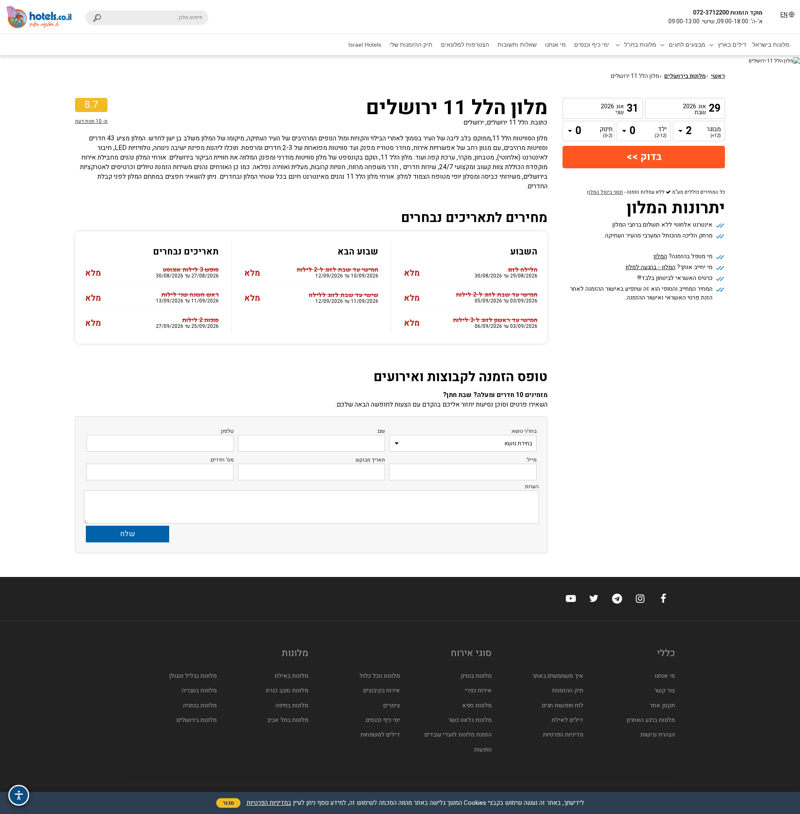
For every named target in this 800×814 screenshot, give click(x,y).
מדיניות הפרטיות (563, 734)
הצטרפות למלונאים (465, 44)
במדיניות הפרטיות (269, 802)
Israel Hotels (364, 44)
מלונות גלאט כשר (470, 720)
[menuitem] (771, 44)
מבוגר (714, 132)
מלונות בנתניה (200, 705)
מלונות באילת (291, 676)
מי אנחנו (555, 44)
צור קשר (664, 690)
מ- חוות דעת (91, 121)
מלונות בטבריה (199, 690)
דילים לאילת (567, 720)
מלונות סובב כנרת (287, 690)
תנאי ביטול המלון (605, 192)
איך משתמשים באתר (557, 676)
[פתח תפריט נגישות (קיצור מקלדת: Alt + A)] (18, 795)
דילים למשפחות (380, 734)
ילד (661, 132)
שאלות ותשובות (517, 44)
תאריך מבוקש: (370, 460)
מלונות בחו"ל (640, 44)
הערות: (531, 486)
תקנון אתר (662, 705)
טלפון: (227, 431)
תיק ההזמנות (567, 690)
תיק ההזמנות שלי (411, 44)
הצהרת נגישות (657, 734)
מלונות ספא (477, 705)
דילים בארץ (732, 44)
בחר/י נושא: (524, 431)
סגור (228, 803)
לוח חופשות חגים (562, 705)
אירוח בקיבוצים (381, 690)
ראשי (718, 76)
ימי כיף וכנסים (592, 44)
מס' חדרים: (222, 460)
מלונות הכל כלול (380, 676)
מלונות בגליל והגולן (193, 676)
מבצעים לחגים (687, 44)
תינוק (606, 132)
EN (784, 14)
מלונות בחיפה (291, 705)
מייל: (531, 460)
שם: (381, 431)
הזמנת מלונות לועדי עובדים (458, 734)
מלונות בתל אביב (287, 720)
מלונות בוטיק (476, 676)
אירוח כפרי (478, 690)
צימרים (391, 705)
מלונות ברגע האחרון (651, 720)
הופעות (483, 749)
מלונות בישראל (771, 44)
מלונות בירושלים (685, 76)
